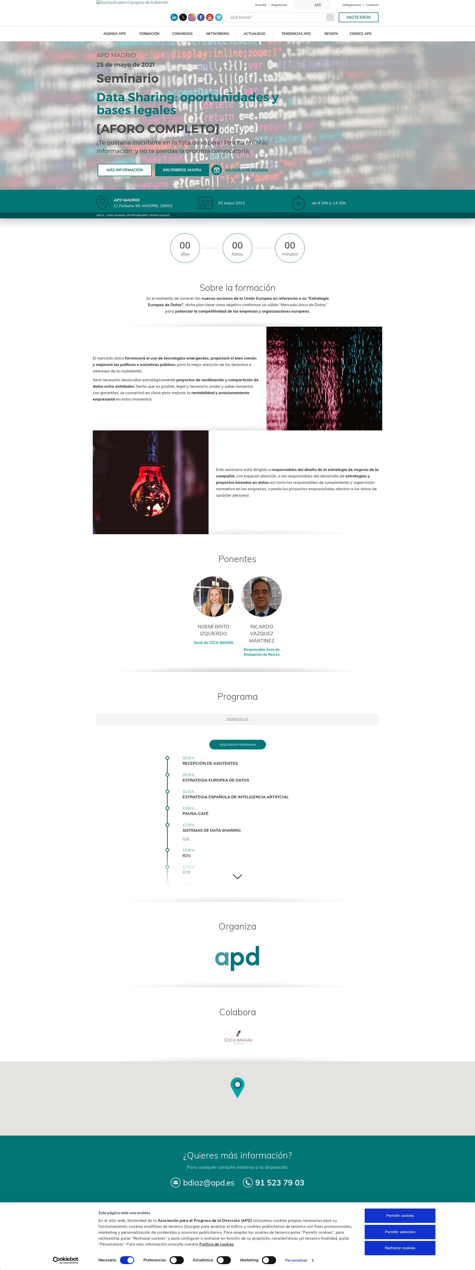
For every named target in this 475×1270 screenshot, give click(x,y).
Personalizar (296, 1260)
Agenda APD (114, 34)
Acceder (260, 5)
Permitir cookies (400, 1215)
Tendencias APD (296, 34)
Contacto (372, 5)
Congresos (182, 34)
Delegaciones (351, 5)
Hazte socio (359, 17)
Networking (217, 34)
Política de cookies (216, 1244)
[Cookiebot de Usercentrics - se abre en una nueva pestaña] (65, 1260)
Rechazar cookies (400, 1248)
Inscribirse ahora (182, 170)
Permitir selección (400, 1231)
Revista (331, 34)
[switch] (177, 1260)
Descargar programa (237, 744)
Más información (125, 170)
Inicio (100, 215)
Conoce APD (361, 34)
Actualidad (254, 34)
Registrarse (279, 5)
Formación (149, 34)
